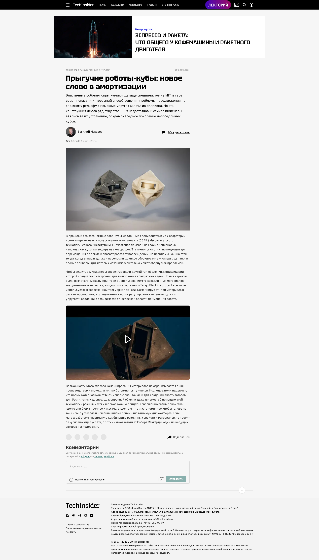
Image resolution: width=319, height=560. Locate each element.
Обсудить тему (179, 132)
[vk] (73, 515)
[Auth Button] (251, 5)
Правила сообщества (77, 524)
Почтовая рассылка (236, 5)
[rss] (67, 515)
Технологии (72, 70)
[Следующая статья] (159, 490)
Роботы (74, 141)
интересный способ (108, 101)
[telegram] (79, 515)
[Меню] (67, 5)
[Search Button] (244, 5)
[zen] (85, 515)
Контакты (71, 532)
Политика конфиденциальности (83, 528)
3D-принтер (84, 141)
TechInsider (83, 4)
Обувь (94, 141)
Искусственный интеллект (96, 70)
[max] (91, 515)
